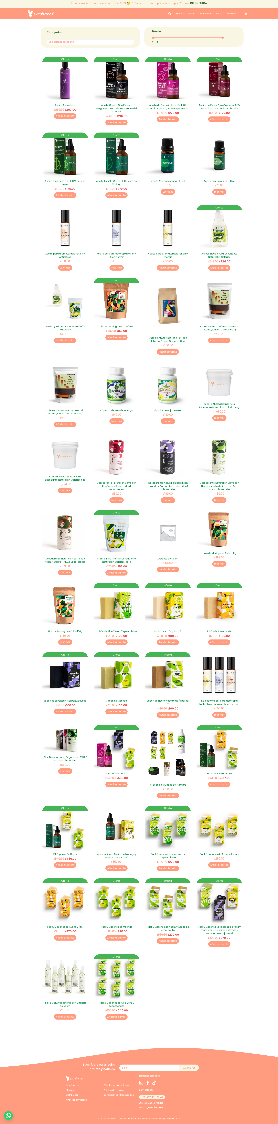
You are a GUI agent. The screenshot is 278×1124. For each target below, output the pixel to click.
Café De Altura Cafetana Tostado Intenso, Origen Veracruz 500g (65, 412)
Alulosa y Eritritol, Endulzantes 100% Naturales (65, 328)
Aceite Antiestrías (65, 105)
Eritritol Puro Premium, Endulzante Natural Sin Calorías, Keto (116, 560)
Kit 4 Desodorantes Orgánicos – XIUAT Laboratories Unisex (65, 759)
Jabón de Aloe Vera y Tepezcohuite (116, 631)
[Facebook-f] (148, 1083)
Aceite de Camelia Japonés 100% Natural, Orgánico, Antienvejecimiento (167, 106)
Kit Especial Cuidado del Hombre (168, 784)
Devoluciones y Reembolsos (119, 1094)
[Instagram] (141, 1083)
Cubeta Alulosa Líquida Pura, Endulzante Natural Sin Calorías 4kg (219, 405)
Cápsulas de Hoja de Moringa (116, 410)
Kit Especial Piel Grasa (219, 773)
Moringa (70, 1090)
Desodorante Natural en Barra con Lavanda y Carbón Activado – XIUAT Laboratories (168, 486)
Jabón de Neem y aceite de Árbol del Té (168, 702)
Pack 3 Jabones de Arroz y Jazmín (219, 854)
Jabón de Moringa (116, 700)
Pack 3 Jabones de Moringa (116, 927)
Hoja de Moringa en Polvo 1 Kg (219, 553)
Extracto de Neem (168, 558)
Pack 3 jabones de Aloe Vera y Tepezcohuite (168, 855)
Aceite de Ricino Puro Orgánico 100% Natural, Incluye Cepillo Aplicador (219, 106)
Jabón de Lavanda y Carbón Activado (65, 700)
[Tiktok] (154, 1083)
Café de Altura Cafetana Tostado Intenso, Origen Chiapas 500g (168, 339)
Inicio (191, 13)
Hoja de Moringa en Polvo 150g (65, 631)
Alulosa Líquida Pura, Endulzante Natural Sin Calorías (219, 255)
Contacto (231, 13)
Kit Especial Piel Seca (65, 854)
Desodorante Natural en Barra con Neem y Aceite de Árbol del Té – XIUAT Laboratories (219, 486)
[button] (8, 1115)
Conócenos (205, 13)
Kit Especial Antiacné (116, 773)
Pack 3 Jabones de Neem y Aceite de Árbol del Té (168, 928)
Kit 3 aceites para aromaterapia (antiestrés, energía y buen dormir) (219, 702)
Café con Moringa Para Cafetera (116, 326)
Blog (218, 13)
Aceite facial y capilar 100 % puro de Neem (65, 182)
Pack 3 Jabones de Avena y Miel (65, 927)
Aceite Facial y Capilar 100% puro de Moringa (116, 182)
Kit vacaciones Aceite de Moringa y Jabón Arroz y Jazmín (116, 855)
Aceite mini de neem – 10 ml (219, 181)
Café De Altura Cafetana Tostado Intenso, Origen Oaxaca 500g (219, 328)
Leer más (168, 191)
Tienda (179, 13)
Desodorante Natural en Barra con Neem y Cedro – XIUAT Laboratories (65, 560)
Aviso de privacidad (76, 1099)
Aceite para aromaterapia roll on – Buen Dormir (116, 255)
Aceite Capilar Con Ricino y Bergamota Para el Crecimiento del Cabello (116, 108)
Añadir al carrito (65, 116)
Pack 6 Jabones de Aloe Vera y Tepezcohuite (116, 1004)
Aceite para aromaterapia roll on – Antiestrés (65, 255)
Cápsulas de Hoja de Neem (168, 410)
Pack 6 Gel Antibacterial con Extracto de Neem (65, 1004)
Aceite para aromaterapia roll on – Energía (168, 255)
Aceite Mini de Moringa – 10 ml (168, 181)
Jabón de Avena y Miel (219, 631)
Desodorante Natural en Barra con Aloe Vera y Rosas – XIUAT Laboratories (116, 486)
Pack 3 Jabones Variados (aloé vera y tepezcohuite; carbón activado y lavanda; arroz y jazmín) (219, 930)
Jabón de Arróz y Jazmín (168, 631)
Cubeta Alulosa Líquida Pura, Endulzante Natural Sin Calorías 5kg (65, 478)
